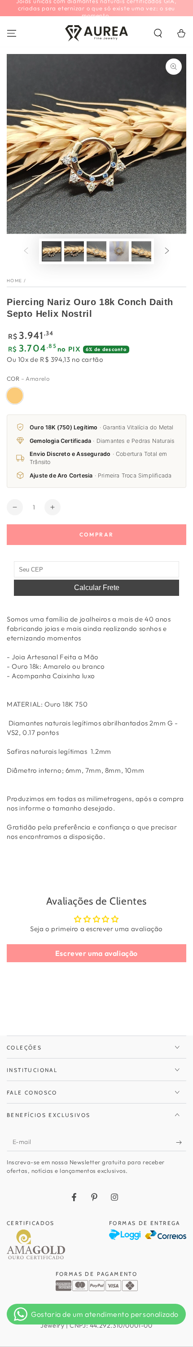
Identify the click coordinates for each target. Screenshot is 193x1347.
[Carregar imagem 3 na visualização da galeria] (96, 251)
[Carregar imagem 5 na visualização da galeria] (141, 251)
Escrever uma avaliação (96, 953)
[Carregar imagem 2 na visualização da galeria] (74, 251)
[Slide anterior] (26, 251)
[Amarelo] (15, 395)
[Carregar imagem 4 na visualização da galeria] (119, 251)
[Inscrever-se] (181, 1142)
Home (14, 281)
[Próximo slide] (167, 251)
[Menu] (11, 33)
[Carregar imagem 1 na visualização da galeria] (51, 251)
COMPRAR (96, 534)
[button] (158, 33)
